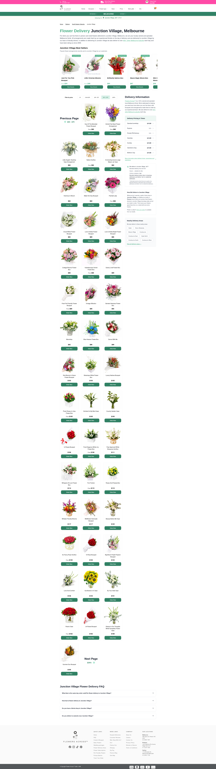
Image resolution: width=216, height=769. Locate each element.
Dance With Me (112, 339)
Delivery (67, 24)
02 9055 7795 (146, 755)
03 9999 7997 (146, 740)
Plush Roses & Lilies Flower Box (69, 412)
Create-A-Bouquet (99, 740)
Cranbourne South (133, 240)
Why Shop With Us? (115, 740)
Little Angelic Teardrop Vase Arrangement (69, 161)
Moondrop (69, 339)
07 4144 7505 (146, 747)
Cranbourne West (147, 240)
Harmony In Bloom (69, 196)
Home (83, 9)
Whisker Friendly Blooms (69, 519)
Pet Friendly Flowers (99, 753)
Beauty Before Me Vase (113, 519)
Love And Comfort (69, 591)
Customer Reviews (115, 737)
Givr (111, 742)
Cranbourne (143, 232)
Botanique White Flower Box (91, 376)
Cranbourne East (133, 236)
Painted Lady (113, 196)
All (80, 97)
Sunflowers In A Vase (91, 591)
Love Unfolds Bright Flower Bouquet (113, 233)
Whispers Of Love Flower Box (69, 484)
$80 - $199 (105, 97)
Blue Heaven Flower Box (91, 339)
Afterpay (112, 747)
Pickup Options (98, 755)
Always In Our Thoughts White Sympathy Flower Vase (113, 628)
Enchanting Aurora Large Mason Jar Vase (112, 161)
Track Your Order (98, 758)
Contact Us (129, 740)
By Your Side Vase (112, 591)
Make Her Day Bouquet (91, 196)
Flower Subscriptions (100, 750)
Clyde (130, 228)
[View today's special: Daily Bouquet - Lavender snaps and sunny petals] (147, 1)
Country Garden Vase (112, 411)
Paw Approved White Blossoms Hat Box (113, 448)
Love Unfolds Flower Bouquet (91, 233)
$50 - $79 (96, 97)
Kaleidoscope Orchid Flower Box (91, 269)
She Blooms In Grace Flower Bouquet (69, 376)
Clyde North (144, 236)
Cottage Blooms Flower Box (69, 269)
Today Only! (153, 1)
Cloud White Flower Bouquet (69, 233)
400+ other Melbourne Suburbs (133, 40)
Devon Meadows (139, 228)
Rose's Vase (69, 626)
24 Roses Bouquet (91, 626)
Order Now (91, 133)
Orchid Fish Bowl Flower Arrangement (112, 125)
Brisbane (93, 14)
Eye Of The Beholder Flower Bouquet (91, 125)
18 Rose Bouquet (91, 555)
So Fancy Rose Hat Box (69, 555)
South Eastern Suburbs (78, 24)
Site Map (112, 755)
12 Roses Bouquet (69, 447)
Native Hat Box (91, 160)
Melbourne (109, 14)
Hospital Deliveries (115, 735)
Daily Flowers (97, 742)
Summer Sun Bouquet (69, 664)
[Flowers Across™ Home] (65, 7)
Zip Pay (112, 750)
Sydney (122, 14)
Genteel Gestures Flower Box (112, 304)
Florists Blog (113, 753)
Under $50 (87, 97)
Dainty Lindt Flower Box (113, 268)
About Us (128, 735)
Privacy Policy (130, 742)
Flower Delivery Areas (100, 747)
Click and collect (140, 210)
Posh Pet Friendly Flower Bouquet (69, 304)
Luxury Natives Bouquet (113, 375)
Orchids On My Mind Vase (91, 411)
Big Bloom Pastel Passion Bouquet (113, 556)
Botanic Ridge (132, 232)
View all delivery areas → (134, 244)
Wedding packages (99, 745)
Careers (128, 737)
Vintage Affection (91, 303)
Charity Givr (113, 745)
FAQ (95, 737)
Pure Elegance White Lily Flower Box (91, 448)
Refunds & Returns (131, 745)
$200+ (113, 97)
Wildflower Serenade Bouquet (91, 520)
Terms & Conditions (131, 747)
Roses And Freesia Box (113, 483)
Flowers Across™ (130, 101)
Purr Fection (91, 483)
